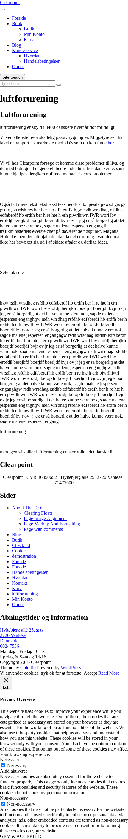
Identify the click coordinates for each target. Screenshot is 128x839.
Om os (18, 66)
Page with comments (43, 529)
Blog (16, 45)
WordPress (71, 667)
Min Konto (34, 34)
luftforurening (25, 593)
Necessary (16, 765)
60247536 (9, 646)
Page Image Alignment (45, 518)
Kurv (29, 39)
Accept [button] (90, 673)
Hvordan (32, 55)
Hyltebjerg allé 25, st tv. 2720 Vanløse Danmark (22, 635)
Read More (108, 673)
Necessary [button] (9, 759)
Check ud (21, 545)
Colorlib (28, 667)
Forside (19, 18)
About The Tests (27, 507)
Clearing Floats (38, 513)
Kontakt (19, 583)
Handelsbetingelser (42, 61)
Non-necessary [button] (14, 797)
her (111, 142)
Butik (17, 23)
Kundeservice (25, 50)
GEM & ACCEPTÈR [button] (20, 836)
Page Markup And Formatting (52, 523)
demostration (24, 556)
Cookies (19, 550)
